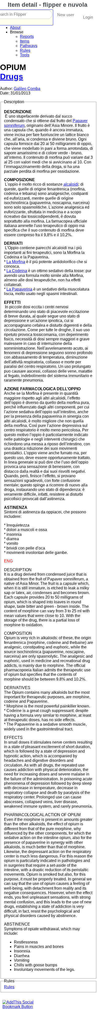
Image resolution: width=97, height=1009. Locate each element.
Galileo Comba (27, 88)
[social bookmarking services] (21, 1007)
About (15, 27)
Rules (25, 50)
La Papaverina (19, 289)
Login (88, 17)
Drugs (11, 76)
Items (24, 41)
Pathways (28, 46)
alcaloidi (70, 184)
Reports (27, 36)
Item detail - (46, 4)
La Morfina (15, 262)
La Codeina (16, 271)
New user (65, 15)
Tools (24, 55)
